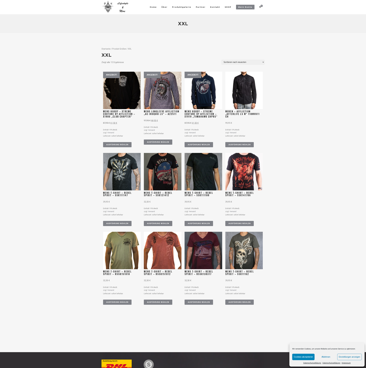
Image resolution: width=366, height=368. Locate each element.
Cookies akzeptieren (303, 357)
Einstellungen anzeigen (349, 357)
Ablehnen (326, 357)
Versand (110, 133)
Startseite (106, 49)
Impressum (346, 363)
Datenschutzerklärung (312, 363)
